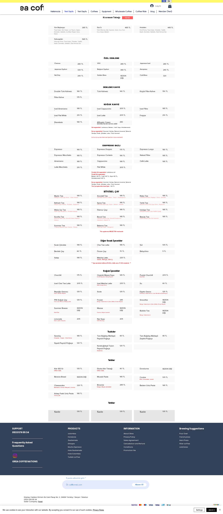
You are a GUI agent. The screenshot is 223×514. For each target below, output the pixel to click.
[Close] (219, 510)
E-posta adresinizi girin (75, 478)
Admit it (212, 510)
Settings (199, 510)
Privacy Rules (98, 510)
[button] (170, 6)
